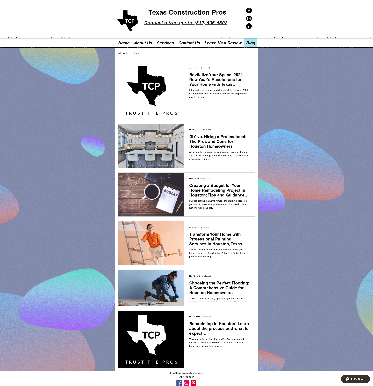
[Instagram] (249, 18)
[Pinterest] (249, 26)
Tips (136, 52)
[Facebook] (249, 10)
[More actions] (249, 68)
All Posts (123, 52)
